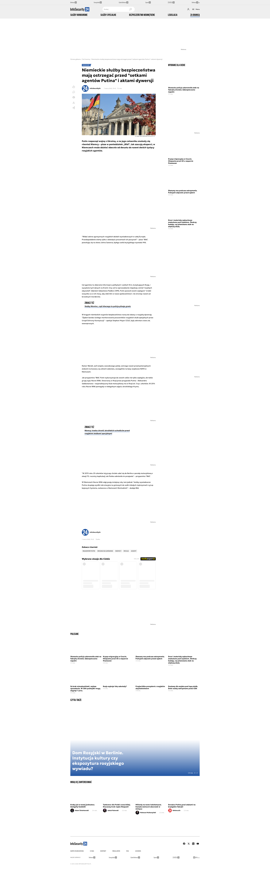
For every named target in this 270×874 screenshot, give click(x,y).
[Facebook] (184, 844)
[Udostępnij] (73, 108)
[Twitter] (189, 844)
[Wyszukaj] (130, 9)
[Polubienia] (73, 87)
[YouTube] (198, 844)
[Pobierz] (73, 102)
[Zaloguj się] (188, 9)
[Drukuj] (73, 97)
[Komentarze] (73, 92)
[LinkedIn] (193, 844)
